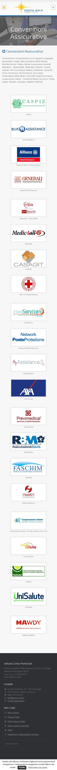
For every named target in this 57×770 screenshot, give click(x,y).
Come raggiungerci (16, 700)
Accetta (22, 767)
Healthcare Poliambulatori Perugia (23, 734)
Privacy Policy (14, 717)
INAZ (10, 730)
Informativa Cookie (16, 721)
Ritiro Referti (13, 712)
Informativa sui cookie (37, 767)
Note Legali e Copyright (18, 725)
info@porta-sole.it (16, 698)
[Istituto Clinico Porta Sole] (28, 7)
